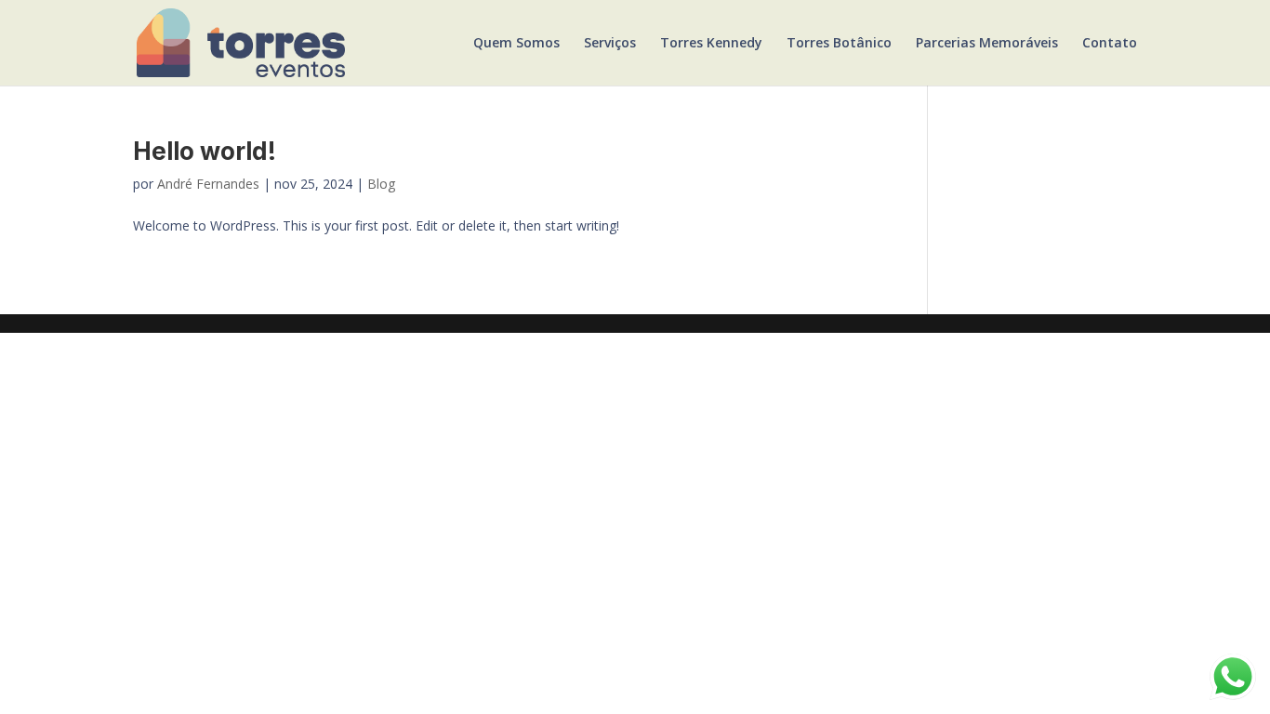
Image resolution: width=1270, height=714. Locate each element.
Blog (381, 183)
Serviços (610, 43)
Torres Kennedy (711, 43)
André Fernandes (208, 183)
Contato (1109, 43)
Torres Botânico (839, 43)
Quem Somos (516, 43)
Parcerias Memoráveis (987, 43)
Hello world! (204, 151)
